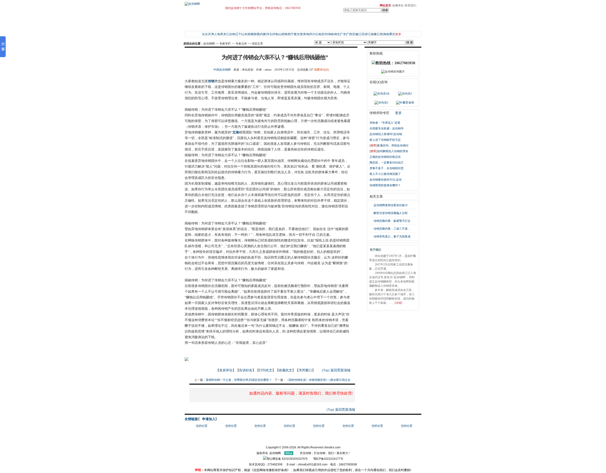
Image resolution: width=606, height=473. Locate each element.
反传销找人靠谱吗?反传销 (386, 134)
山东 (244, 34)
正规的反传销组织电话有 (385, 157)
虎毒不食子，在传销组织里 (387, 168)
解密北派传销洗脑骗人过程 (391, 213)
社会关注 (260, 20)
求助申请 (204, 20)
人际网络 (315, 25)
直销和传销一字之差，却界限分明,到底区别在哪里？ (239, 380)
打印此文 (265, 370)
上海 (217, 34)
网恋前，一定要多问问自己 (387, 162)
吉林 (232, 34)
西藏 (251, 34)
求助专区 (192, 20)
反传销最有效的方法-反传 (386, 179)
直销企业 (369, 20)
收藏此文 (285, 370)
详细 (398, 303)
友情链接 (191, 419)
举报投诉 (327, 20)
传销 (211, 81)
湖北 (337, 34)
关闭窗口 (305, 370)
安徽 (355, 34)
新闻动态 (236, 20)
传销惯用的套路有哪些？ (385, 185)
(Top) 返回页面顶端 (336, 370)
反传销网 (209, 43)
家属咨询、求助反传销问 (389, 145)
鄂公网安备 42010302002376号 (287, 458)
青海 (306, 34)
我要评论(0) (321, 69)
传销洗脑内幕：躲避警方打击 (392, 221)
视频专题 (291, 25)
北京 (205, 34)
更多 (398, 113)
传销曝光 (272, 20)
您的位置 (201, 426)
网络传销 (272, 25)
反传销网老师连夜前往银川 (391, 205)
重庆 (392, 34)
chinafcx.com (332, 447)
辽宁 (238, 34)
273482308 (275, 464)
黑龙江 (224, 34)
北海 (235, 132)
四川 (312, 34)
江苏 (361, 34)
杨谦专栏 (303, 20)
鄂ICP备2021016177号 (328, 458)
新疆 (257, 34)
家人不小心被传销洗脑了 (385, 174)
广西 (349, 34)
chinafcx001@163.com (312, 464)
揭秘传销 (236, 25)
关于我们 (387, 20)
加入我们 (387, 25)
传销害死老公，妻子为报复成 (392, 236)
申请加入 (208, 419)
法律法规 (291, 20)
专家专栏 (315, 20)
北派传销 (260, 25)
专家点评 (241, 43)
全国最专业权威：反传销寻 (387, 128)
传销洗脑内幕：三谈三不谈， (392, 228)
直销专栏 (345, 20)
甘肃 (300, 34)
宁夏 (294, 34)
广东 (343, 34)
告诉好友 (245, 370)
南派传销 (248, 25)
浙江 (367, 34)
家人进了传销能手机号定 (385, 139)
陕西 (287, 34)
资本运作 (303, 25)
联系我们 (410, 5)
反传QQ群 (217, 20)
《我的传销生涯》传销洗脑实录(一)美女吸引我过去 (318, 380)
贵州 (324, 34)
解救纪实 (192, 25)
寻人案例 (204, 25)
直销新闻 (357, 20)
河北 (269, 34)
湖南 (331, 34)
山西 (281, 34)
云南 (318, 34)
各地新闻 (248, 20)
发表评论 (225, 370)
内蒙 (263, 34)
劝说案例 (217, 25)
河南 (275, 34)
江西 (380, 34)
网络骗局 (327, 25)
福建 (374, 34)
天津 (211, 34)
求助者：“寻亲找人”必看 (385, 122)
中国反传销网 (222, 69)
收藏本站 (398, 5)
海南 (386, 34)
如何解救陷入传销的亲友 (389, 151)
